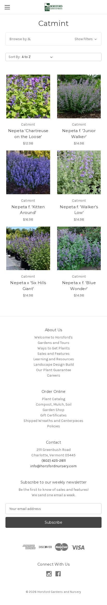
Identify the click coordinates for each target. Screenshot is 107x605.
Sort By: (14, 57)
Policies (53, 426)
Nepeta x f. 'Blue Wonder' (79, 285)
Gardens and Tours (53, 343)
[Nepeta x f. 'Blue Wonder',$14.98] (79, 248)
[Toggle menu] (7, 7)
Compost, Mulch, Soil (53, 404)
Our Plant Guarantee (53, 370)
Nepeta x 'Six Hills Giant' (28, 285)
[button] (53, 39)
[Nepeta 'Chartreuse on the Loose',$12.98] (28, 96)
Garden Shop (53, 410)
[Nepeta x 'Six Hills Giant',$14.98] (28, 248)
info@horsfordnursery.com (53, 466)
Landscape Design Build (54, 364)
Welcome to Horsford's (53, 337)
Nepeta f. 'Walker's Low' (79, 209)
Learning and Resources (53, 359)
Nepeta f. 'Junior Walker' (79, 133)
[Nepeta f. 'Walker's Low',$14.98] (79, 172)
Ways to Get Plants (53, 348)
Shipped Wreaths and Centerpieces (53, 421)
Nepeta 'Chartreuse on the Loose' (28, 133)
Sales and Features (53, 353)
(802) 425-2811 (54, 460)
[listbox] (38, 57)
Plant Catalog (53, 399)
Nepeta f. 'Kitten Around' (28, 209)
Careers (53, 375)
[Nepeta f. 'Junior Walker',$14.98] (79, 96)
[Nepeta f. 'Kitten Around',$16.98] (28, 172)
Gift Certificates (53, 415)
